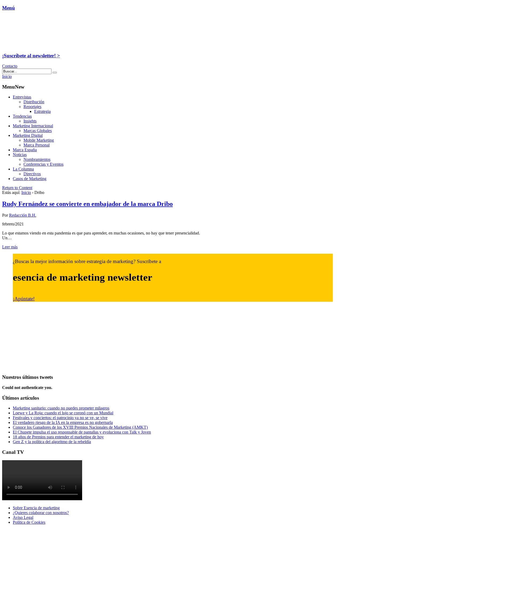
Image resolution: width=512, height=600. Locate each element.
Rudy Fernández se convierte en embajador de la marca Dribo (87, 203)
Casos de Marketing (29, 178)
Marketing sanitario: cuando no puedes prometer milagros (61, 408)
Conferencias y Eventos (43, 164)
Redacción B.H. (22, 215)
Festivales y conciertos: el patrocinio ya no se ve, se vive (60, 417)
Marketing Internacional (33, 126)
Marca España (25, 150)
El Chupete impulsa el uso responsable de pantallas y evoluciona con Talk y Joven (82, 432)
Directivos (32, 174)
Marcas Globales (37, 130)
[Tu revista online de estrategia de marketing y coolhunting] (35, 45)
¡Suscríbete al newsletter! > (31, 55)
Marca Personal (36, 145)
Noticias (20, 154)
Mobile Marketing (38, 140)
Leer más (10, 247)
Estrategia (42, 111)
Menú (8, 8)
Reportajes (32, 106)
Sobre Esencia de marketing (36, 508)
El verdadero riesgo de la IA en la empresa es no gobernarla (63, 422)
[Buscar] (55, 72)
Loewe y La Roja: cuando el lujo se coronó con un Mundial (63, 413)
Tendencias (22, 116)
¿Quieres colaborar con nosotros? (41, 512)
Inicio (26, 192)
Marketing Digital (28, 135)
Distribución (33, 102)
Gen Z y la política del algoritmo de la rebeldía (52, 441)
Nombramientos (36, 159)
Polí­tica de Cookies (29, 522)
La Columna (23, 169)
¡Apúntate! (24, 298)
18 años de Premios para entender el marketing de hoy (58, 437)
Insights (30, 121)
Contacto (9, 66)
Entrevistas (22, 97)
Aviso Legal (23, 517)
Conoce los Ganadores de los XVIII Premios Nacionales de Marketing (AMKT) (80, 427)
